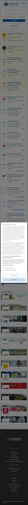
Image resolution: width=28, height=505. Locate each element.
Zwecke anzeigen (14, 275)
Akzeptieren (14, 279)
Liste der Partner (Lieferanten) (7, 265)
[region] (14, 252)
